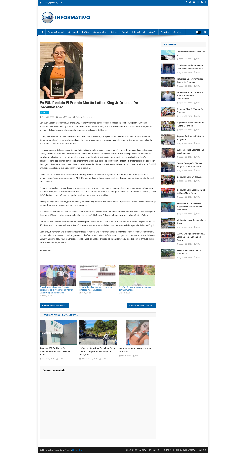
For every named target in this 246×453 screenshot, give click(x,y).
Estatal (125, 32)
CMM (61, 359)
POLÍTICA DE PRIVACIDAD (185, 450)
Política (85, 32)
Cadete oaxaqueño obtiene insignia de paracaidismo (189, 165)
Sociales (177, 32)
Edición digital (138, 32)
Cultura (113, 32)
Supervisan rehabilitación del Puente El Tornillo (190, 124)
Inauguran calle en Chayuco (190, 177)
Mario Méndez (65, 117)
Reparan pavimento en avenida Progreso (191, 138)
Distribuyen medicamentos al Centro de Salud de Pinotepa (190, 67)
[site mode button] (198, 32)
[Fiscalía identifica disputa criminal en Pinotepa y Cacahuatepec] (97, 275)
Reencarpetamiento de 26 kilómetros (189, 252)
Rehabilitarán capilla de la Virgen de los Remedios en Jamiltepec (189, 206)
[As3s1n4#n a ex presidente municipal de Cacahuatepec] (137, 275)
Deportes (165, 32)
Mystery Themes (79, 450)
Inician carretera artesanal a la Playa (191, 222)
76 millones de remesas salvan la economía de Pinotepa (56, 306)
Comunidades (99, 32)
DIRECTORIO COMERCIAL (136, 450)
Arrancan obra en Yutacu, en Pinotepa (190, 110)
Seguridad (73, 32)
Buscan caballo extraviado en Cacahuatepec (190, 151)
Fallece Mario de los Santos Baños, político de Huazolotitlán (190, 95)
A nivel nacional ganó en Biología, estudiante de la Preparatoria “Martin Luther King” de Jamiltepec (56, 290)
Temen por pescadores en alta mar (191, 53)
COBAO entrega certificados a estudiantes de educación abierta (191, 237)
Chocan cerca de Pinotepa (141, 306)
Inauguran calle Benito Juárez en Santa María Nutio (191, 191)
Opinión (152, 32)
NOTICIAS (202, 450)
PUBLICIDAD (154, 450)
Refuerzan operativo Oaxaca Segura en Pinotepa (190, 80)
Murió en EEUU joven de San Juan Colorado (135, 350)
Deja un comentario (84, 117)
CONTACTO (167, 450)
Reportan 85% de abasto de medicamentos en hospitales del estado (55, 351)
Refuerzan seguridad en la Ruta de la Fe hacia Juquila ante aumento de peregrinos (97, 351)
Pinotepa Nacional (56, 32)
